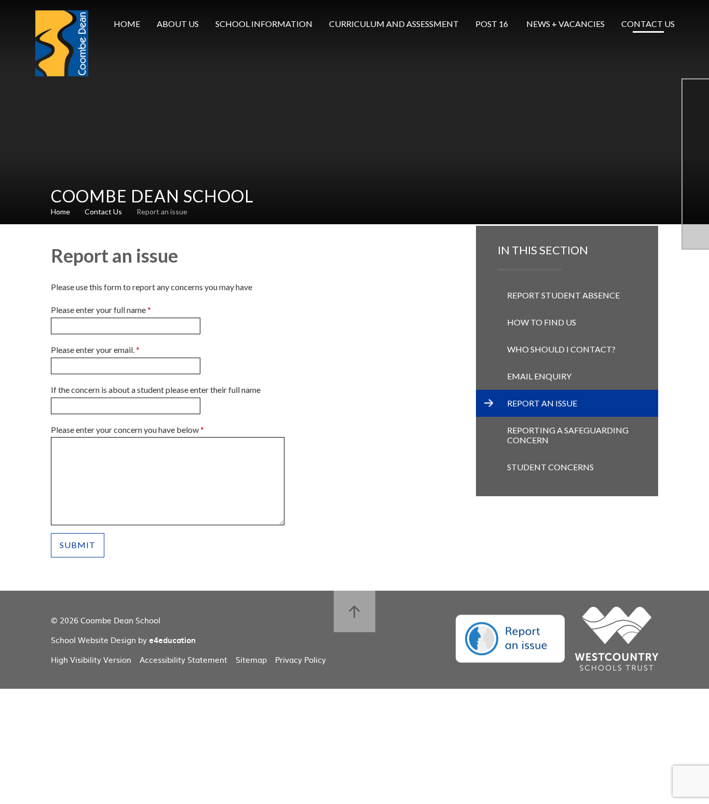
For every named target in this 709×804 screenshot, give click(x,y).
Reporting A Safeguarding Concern (568, 435)
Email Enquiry (539, 376)
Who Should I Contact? (561, 349)
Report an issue (162, 211)
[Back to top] (354, 611)
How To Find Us (541, 322)
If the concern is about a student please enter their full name (156, 389)
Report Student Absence (563, 295)
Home (60, 211)
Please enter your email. (95, 350)
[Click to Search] (698, 23)
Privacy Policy (300, 659)
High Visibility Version (91, 659)
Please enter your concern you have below (127, 429)
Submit (78, 545)
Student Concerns (550, 467)
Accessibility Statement (183, 659)
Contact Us (103, 211)
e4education (172, 640)
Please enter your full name (101, 310)
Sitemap (251, 659)
